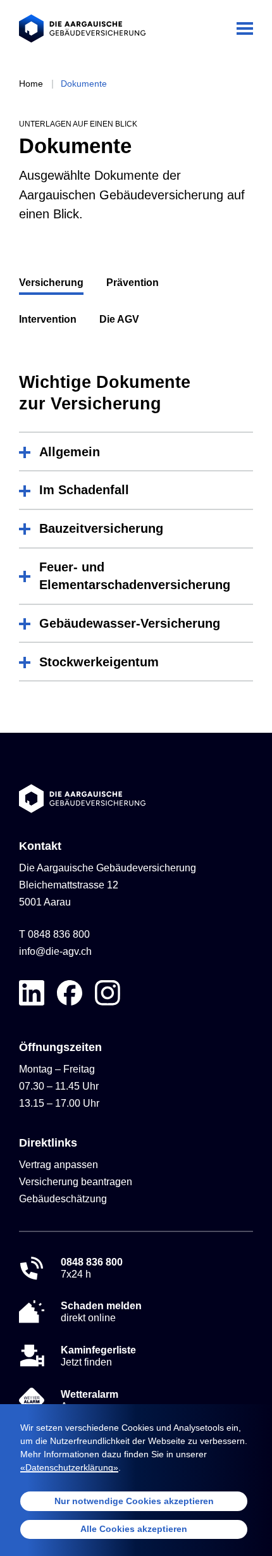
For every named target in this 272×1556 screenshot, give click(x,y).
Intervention (48, 319)
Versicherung (51, 282)
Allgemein (69, 452)
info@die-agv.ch (55, 951)
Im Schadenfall (84, 490)
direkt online (101, 1311)
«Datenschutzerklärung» (69, 1467)
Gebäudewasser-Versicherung (129, 623)
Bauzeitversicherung (101, 528)
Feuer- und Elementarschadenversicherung (134, 576)
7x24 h (92, 1268)
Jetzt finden (98, 1356)
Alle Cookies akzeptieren (133, 1529)
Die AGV (119, 319)
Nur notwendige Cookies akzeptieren (134, 1501)
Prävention (132, 282)
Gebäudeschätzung (63, 1198)
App (89, 1400)
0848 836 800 (59, 934)
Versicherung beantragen (75, 1181)
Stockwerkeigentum (99, 662)
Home (31, 83)
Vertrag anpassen (58, 1164)
